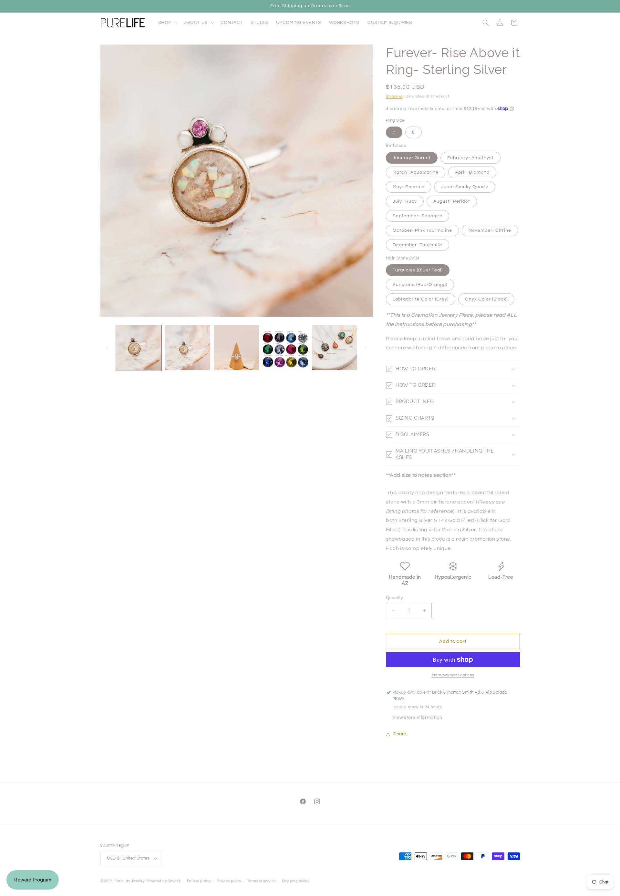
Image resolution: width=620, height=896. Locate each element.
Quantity (394, 598)
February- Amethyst (470, 158)
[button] (167, 22)
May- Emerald (409, 187)
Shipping (394, 96)
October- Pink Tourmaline (422, 230)
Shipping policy (295, 881)
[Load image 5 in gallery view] (334, 348)
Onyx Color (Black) (486, 299)
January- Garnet (412, 158)
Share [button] (400, 734)
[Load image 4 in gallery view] (285, 348)
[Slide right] (366, 348)
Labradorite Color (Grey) (421, 299)
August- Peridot (451, 201)
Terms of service (261, 881)
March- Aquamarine (416, 172)
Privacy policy (229, 881)
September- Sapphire (417, 216)
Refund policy (199, 881)
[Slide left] (107, 348)
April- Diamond (472, 172)
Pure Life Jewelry (130, 881)
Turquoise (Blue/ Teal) (418, 270)
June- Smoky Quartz (464, 187)
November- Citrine (490, 230)
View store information (417, 717)
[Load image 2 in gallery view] (187, 348)
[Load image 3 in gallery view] (236, 348)
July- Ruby (405, 201)
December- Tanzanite (417, 245)
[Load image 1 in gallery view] (138, 348)
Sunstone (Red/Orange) (420, 284)
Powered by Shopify (163, 881)
